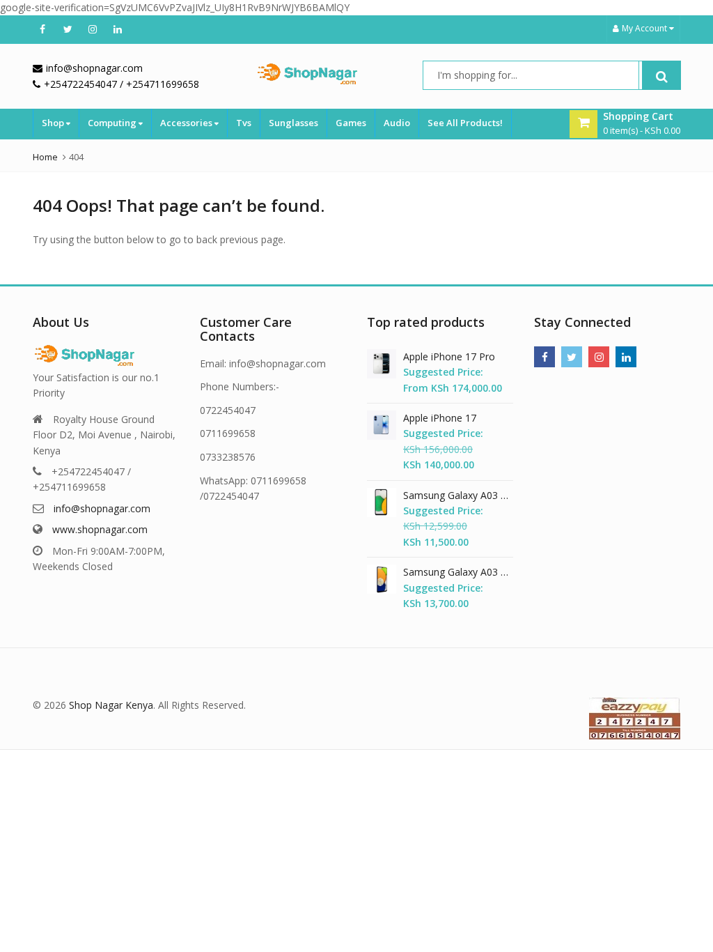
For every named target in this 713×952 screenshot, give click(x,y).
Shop (54, 122)
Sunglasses (293, 122)
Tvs (243, 122)
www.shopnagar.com (100, 529)
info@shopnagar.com (102, 508)
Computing (113, 122)
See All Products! (465, 122)
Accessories (187, 122)
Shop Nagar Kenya (111, 705)
